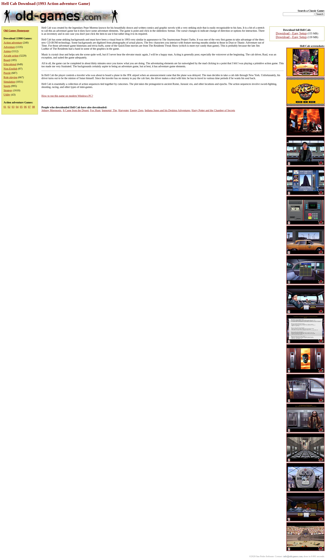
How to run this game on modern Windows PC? (67, 95)
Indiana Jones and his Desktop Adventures (167, 110)
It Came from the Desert (76, 110)
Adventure (9, 47)
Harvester (123, 110)
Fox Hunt (95, 110)
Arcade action (11, 55)
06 (25, 106)
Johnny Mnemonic (51, 110)
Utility (7, 94)
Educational (10, 64)
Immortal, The (109, 110)
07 (29, 106)
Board (7, 60)
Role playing (10, 77)
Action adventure (13, 42)
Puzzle (7, 73)
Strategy (8, 90)
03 (13, 106)
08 (33, 106)
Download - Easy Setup (291, 33)
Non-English (10, 68)
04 (17, 106)
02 (9, 106)
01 (5, 106)
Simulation (9, 81)
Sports (7, 86)
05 (21, 106)
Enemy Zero (136, 110)
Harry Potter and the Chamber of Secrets (213, 110)
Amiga (7, 51)
